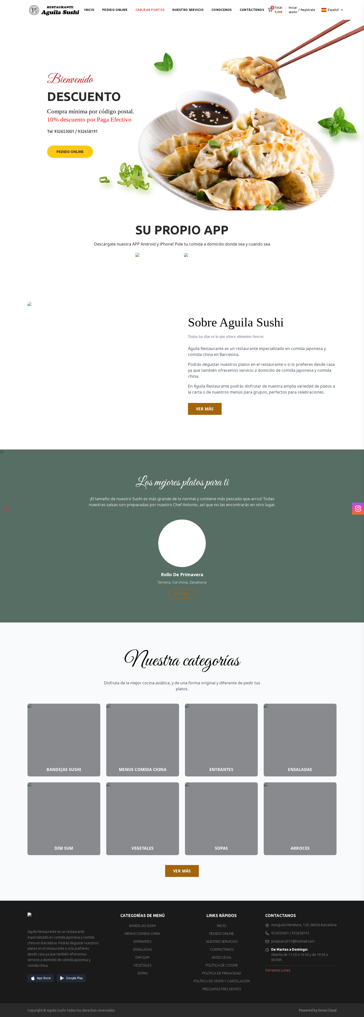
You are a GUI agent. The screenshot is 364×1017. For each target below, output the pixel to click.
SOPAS (142, 973)
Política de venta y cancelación (222, 981)
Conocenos (221, 9)
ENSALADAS (142, 949)
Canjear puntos (149, 9)
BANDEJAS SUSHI (142, 926)
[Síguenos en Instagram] (7, 509)
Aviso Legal (222, 957)
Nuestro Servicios (221, 941)
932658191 (88, 131)
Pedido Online (70, 152)
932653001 (64, 131)
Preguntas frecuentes (221, 989)
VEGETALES (142, 965)
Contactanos (222, 949)
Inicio (89, 9)
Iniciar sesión (293, 10)
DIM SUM (142, 957)
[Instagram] (358, 509)
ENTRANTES (142, 941)
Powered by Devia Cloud (318, 1010)
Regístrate (308, 9)
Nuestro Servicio (188, 9)
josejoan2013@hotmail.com (292, 941)
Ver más (205, 409)
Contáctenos (252, 9)
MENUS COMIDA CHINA (142, 934)
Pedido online (115, 9)
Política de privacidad (221, 973)
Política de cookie (222, 965)
